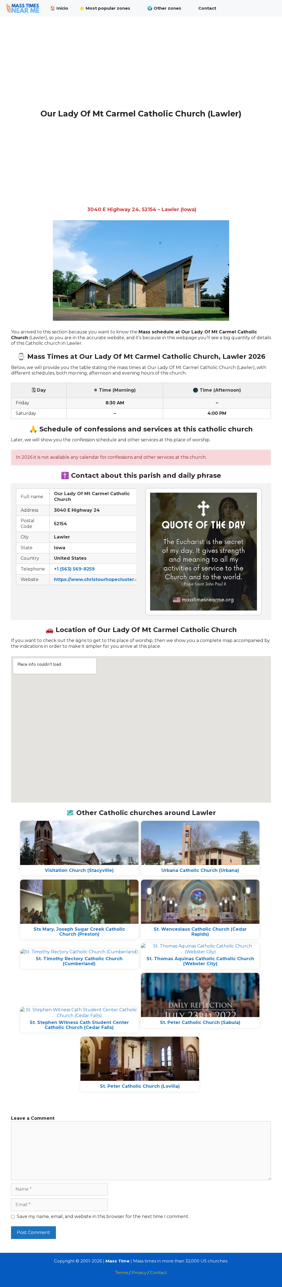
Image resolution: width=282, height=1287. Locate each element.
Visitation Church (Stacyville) (79, 870)
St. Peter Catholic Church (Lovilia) (140, 1086)
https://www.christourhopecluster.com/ (100, 579)
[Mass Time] (24, 8)
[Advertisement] (141, 68)
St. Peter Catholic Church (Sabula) (200, 1022)
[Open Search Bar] (268, 8)
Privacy (139, 1272)
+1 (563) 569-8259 (74, 569)
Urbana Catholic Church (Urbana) (200, 870)
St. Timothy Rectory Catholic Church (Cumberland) (79, 961)
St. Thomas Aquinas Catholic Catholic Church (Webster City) (200, 961)
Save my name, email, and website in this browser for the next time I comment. (103, 1216)
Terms (121, 1272)
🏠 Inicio (59, 8)
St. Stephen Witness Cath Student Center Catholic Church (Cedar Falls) (79, 1025)
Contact (207, 8)
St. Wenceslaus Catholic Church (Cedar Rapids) (200, 932)
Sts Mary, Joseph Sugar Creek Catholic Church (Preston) (79, 932)
